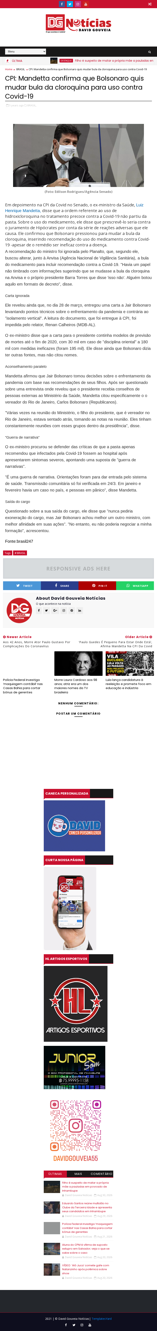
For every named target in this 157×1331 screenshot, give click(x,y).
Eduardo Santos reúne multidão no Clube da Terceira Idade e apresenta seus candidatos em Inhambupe (87, 1207)
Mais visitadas (78, 1174)
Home (8, 69)
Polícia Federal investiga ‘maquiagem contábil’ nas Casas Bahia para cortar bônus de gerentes (23, 686)
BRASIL (20, 69)
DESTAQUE (48, 60)
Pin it (103, 586)
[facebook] (62, 4)
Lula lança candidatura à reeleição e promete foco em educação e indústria (128, 684)
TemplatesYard (102, 1319)
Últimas (55, 1174)
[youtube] (86, 4)
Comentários (102, 1174)
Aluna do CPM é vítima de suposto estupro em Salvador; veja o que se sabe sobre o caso (86, 1249)
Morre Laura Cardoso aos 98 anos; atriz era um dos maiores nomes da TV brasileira (75, 686)
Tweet (28, 586)
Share (64, 586)
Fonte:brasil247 (19, 541)
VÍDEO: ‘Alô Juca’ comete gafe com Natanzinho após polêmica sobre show (85, 1269)
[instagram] (78, 4)
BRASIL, (31, 105)
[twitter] (70, 4)
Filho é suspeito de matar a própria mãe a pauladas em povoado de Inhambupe (85, 1187)
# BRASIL (20, 553)
